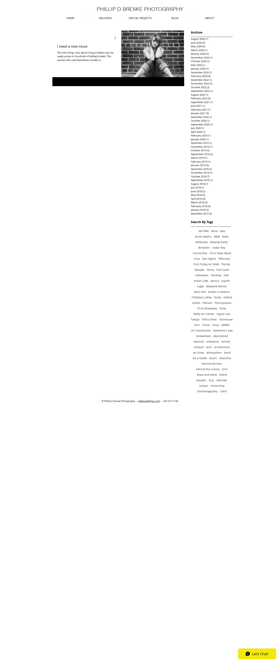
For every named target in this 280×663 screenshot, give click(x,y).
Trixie (215, 325)
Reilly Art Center (204, 313)
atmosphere (214, 352)
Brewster (204, 247)
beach (213, 358)
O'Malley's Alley (202, 297)
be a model (200, 358)
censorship (217, 385)
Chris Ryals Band (220, 253)
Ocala (217, 297)
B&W (217, 236)
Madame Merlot (216, 286)
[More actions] (116, 38)
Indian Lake (201, 280)
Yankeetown (203, 336)
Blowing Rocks (219, 242)
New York (200, 291)
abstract (199, 341)
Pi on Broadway (207, 308)
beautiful (225, 358)
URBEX (225, 325)
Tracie (206, 325)
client (223, 391)
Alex (222, 231)
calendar (221, 380)
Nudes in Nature (219, 291)
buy (211, 380)
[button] (105, 18)
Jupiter (226, 280)
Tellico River (209, 319)
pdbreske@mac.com (149, 401)
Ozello (196, 302)
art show (198, 352)
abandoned (220, 336)
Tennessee (226, 319)
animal (225, 341)
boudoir (202, 380)
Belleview (202, 242)
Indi (226, 275)
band (227, 352)
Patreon (207, 302)
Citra (197, 258)
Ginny (210, 269)
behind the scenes (208, 369)
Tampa (195, 319)
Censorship (200, 253)
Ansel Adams (203, 236)
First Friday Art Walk (206, 264)
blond (223, 374)
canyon (203, 385)
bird (224, 369)
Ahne (214, 231)
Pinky (222, 308)
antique (199, 347)
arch (209, 347)
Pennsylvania (223, 302)
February (224, 258)
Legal (200, 286)
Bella (225, 236)
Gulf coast (222, 269)
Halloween (202, 275)
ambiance (212, 341)
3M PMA (203, 231)
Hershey (216, 275)
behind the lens (212, 363)
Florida (225, 264)
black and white (207, 374)
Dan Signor (209, 258)
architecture (222, 347)
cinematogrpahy (207, 391)
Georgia (199, 269)
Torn (197, 325)
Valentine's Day (223, 330)
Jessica (215, 280)
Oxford (227, 297)
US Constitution (201, 330)
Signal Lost (223, 313)
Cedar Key (218, 247)
